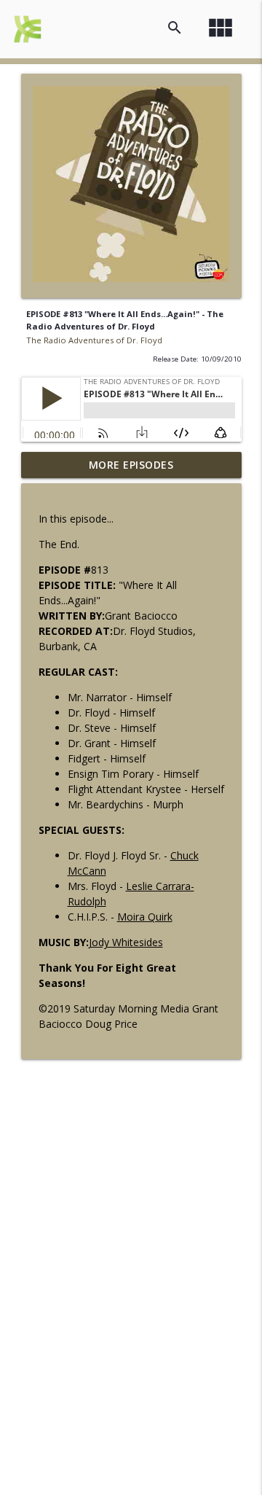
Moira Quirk (144, 917)
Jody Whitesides (126, 942)
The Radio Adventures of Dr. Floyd (94, 340)
